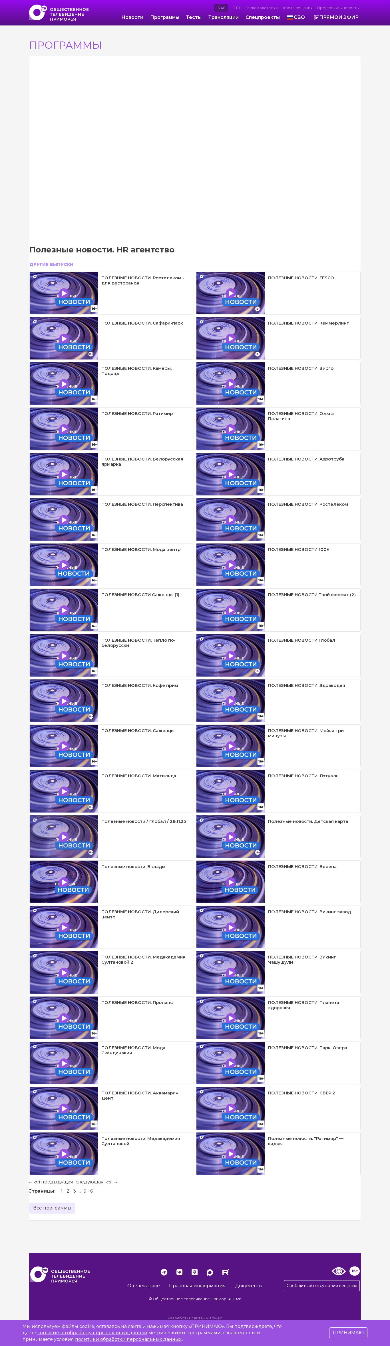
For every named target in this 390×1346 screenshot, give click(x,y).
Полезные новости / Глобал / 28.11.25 (143, 821)
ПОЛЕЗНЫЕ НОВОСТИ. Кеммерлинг (308, 323)
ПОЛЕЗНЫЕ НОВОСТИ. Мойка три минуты (306, 733)
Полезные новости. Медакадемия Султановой (140, 1141)
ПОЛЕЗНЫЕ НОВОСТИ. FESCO (301, 277)
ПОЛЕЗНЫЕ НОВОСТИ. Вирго (300, 368)
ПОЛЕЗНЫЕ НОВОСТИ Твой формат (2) (312, 594)
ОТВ (236, 8)
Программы (164, 17)
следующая (90, 1182)
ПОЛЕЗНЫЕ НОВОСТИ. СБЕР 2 (301, 1093)
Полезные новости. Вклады (133, 866)
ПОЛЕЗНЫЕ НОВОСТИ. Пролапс (137, 1002)
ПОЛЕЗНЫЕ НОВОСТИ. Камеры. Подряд (136, 370)
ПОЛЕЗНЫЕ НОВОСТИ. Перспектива (142, 504)
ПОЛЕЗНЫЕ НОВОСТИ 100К (298, 549)
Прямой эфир (339, 17)
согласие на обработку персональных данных (92, 1332)
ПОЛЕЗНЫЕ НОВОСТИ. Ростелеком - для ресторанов (142, 280)
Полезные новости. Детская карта (308, 821)
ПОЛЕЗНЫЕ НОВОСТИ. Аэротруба (306, 459)
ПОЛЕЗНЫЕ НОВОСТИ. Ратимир (137, 413)
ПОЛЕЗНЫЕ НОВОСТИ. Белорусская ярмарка (142, 461)
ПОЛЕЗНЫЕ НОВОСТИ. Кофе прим (139, 685)
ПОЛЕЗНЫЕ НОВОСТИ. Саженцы (137, 730)
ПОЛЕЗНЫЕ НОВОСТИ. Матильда (138, 775)
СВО (299, 17)
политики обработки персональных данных (128, 1339)
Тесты (194, 17)
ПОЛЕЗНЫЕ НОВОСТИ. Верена (302, 866)
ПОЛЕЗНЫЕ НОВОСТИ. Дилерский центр (140, 914)
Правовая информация (197, 1285)
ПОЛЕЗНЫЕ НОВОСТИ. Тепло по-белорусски (138, 642)
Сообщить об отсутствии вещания (322, 1285)
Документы (249, 1285)
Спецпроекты (263, 17)
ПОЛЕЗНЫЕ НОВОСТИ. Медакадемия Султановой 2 (143, 959)
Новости (132, 17)
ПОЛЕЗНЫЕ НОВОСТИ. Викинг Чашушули (302, 959)
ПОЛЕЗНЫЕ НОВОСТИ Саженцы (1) (140, 594)
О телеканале (143, 1285)
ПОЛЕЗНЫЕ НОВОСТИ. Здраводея (306, 685)
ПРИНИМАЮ (348, 1332)
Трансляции (223, 17)
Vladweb (214, 1318)
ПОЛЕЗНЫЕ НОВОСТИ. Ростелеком (308, 504)
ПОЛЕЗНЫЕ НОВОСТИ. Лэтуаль (303, 775)
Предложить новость (338, 8)
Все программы (52, 1208)
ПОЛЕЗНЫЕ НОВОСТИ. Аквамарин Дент (139, 1095)
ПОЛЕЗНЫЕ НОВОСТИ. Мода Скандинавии (133, 1050)
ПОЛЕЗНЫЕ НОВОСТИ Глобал (301, 640)
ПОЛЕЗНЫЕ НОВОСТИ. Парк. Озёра (307, 1047)
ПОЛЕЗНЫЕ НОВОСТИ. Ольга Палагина (301, 416)
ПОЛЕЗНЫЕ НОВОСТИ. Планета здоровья (303, 1005)
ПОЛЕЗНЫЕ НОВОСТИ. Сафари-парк (142, 323)
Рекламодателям (261, 8)
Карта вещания (298, 8)
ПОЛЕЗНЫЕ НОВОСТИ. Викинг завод (309, 911)
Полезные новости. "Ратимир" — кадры (305, 1141)
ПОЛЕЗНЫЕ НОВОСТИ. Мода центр (140, 549)
